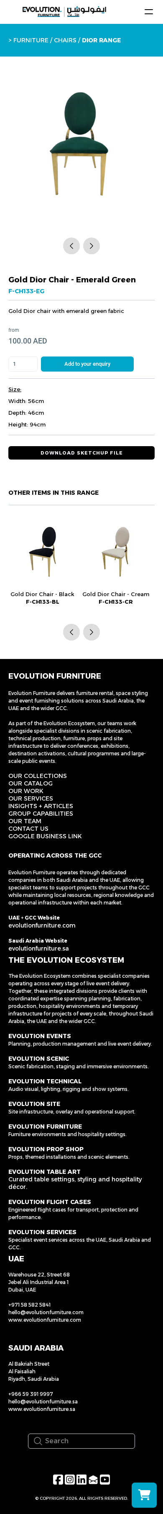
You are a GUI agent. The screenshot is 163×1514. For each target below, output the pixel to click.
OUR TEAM (24, 821)
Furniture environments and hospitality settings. (67, 1134)
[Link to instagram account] (70, 1479)
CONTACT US (28, 828)
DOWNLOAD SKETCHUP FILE (82, 453)
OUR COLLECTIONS (37, 776)
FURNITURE (30, 40)
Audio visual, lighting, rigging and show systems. (68, 1089)
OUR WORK (25, 791)
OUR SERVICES (30, 798)
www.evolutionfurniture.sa (41, 1409)
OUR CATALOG (30, 783)
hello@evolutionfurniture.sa (43, 1401)
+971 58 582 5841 (29, 1305)
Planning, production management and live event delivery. (80, 1044)
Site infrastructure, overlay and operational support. (71, 1111)
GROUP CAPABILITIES (40, 813)
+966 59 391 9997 (30, 1394)
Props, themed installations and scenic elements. (69, 1157)
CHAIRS (65, 40)
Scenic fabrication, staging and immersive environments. (78, 1066)
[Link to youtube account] (105, 1479)
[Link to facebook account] (58, 1479)
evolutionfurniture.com (42, 925)
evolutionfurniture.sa (38, 948)
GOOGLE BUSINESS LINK (45, 836)
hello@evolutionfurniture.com (46, 1312)
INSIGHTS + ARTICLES (40, 806)
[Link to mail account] (93, 1479)
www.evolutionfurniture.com (44, 1320)
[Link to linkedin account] (81, 1479)
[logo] (64, 11)
